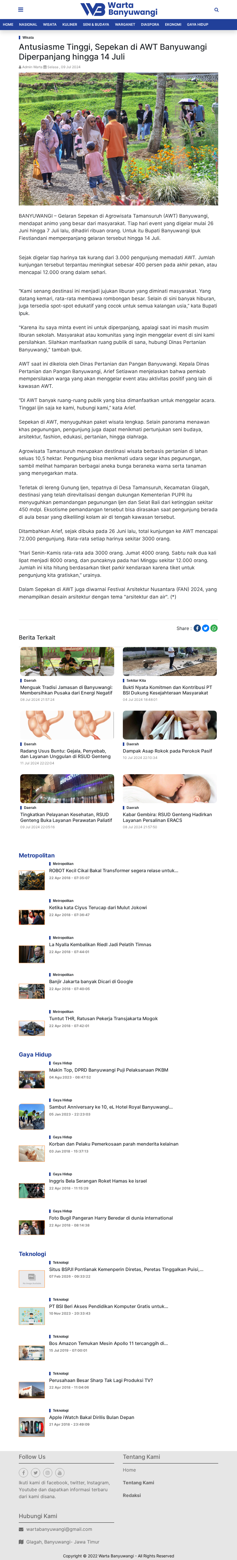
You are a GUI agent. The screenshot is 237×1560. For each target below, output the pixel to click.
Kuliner (69, 24)
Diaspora (150, 24)
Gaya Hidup (197, 24)
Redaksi (132, 1495)
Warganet (125, 24)
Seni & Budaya (96, 24)
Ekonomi (173, 24)
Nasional (28, 24)
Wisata (50, 24)
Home (8, 24)
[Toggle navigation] (20, 9)
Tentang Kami (138, 1482)
